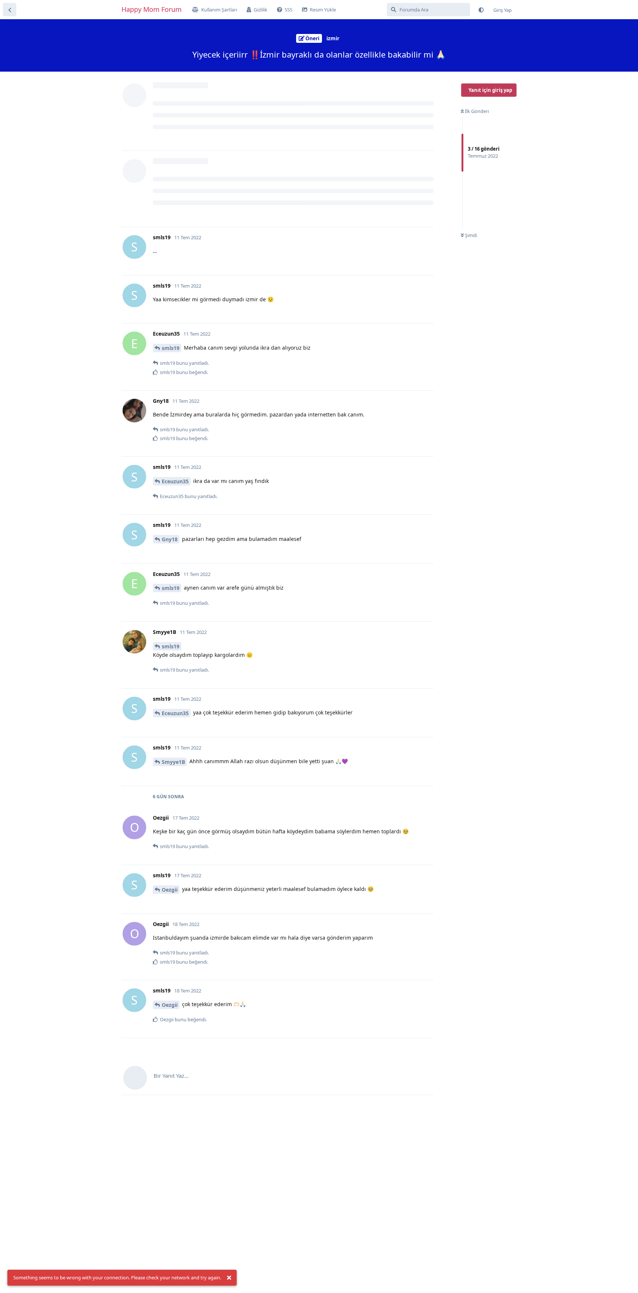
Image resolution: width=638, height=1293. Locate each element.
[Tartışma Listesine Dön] (9, 9)
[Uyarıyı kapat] (229, 1278)
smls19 (170, 347)
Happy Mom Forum (151, 9)
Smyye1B (173, 761)
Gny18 (170, 539)
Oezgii (170, 889)
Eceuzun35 (175, 481)
